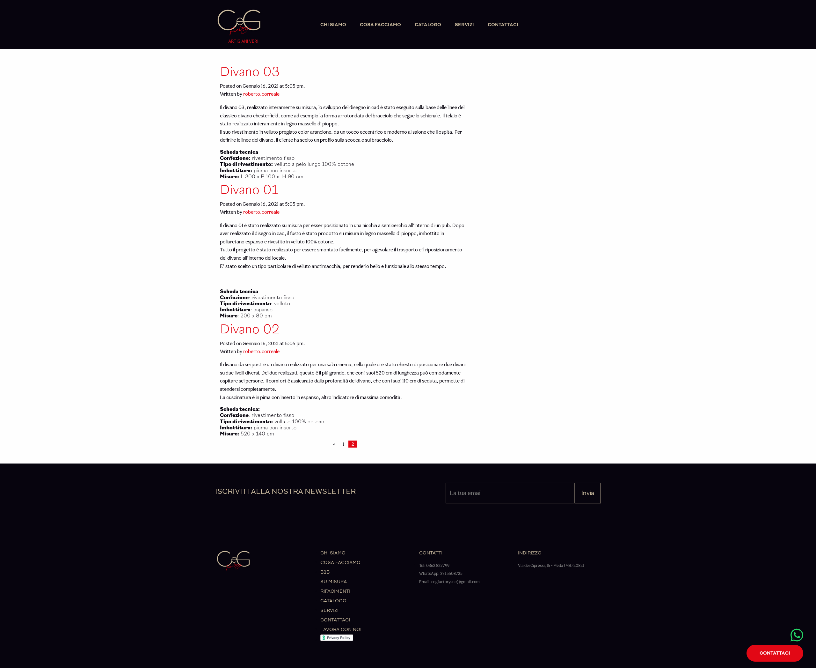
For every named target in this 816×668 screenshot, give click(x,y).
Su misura (333, 581)
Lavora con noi (340, 629)
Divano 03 (250, 72)
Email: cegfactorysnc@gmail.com (449, 581)
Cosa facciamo (380, 24)
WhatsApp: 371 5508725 (441, 573)
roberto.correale (261, 94)
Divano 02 (250, 329)
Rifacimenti (335, 591)
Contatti (430, 553)
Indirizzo (530, 553)
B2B (325, 572)
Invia (587, 493)
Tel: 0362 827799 (434, 565)
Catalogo (428, 24)
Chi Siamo (333, 24)
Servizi (464, 24)
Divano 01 (249, 190)
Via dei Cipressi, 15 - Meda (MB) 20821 (551, 565)
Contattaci (503, 24)
